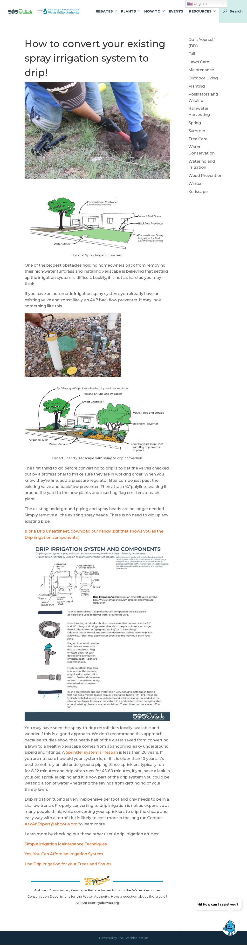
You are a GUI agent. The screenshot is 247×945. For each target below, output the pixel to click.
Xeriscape (198, 191)
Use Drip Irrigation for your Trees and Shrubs (68, 864)
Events (176, 11)
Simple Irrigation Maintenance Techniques (66, 844)
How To (152, 11)
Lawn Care (198, 62)
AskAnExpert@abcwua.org (51, 824)
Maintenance (201, 70)
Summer (196, 131)
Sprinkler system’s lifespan (92, 752)
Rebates (104, 11)
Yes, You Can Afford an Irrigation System (64, 854)
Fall (191, 53)
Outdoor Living (203, 78)
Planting (196, 86)
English (200, 3)
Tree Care (197, 139)
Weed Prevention (205, 175)
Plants (128, 11)
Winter (195, 183)
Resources (200, 11)
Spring (194, 123)
